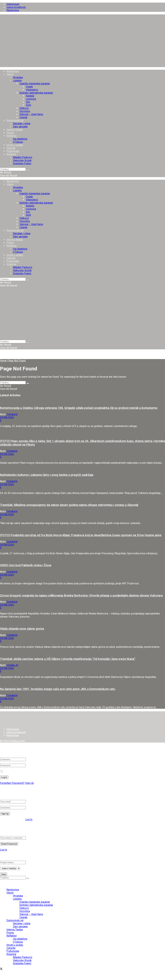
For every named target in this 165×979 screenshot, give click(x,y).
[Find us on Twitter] (1, 969)
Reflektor (11, 135)
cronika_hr (12, 665)
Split (28, 105)
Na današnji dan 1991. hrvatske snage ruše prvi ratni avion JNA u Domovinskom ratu (57, 689)
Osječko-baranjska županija (34, 83)
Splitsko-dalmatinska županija (36, 92)
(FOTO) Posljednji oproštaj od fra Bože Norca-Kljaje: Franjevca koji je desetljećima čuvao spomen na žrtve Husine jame (80, 535)
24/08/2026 (7, 417)
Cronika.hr (12, 414)
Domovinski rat (14, 120)
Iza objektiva (20, 138)
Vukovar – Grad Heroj (31, 114)
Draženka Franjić (22, 163)
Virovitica (24, 111)
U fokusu (18, 141)
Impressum (12, 4)
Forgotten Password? (12, 783)
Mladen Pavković (22, 157)
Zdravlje (10, 148)
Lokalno (17, 80)
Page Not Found (16, 360)
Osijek (29, 86)
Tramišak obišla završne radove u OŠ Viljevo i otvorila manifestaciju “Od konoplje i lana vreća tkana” (67, 659)
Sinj (28, 102)
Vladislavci (32, 89)
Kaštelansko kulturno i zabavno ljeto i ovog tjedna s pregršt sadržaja (46, 475)
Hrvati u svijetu (14, 145)
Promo (10, 132)
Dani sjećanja (20, 126)
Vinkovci (24, 108)
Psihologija (12, 151)
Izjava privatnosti (16, 7)
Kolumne (11, 154)
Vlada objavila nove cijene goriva (22, 628)
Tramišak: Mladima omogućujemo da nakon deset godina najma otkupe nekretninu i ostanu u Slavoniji (69, 505)
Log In (28, 819)
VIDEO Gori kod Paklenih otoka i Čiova (25, 565)
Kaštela (30, 95)
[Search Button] (27, 279)
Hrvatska (18, 77)
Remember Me (12, 771)
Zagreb (23, 117)
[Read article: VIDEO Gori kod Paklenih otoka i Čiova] (82, 559)
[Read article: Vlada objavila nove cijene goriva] (82, 622)
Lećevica (31, 98)
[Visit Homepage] (82, 65)
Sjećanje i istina (21, 123)
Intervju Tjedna (14, 129)
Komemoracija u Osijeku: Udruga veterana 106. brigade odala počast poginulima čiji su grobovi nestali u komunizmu (78, 408)
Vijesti (10, 74)
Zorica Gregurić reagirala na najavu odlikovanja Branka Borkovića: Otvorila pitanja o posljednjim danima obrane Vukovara (81, 595)
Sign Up (29, 783)
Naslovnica (12, 10)
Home (3, 360)
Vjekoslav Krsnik (22, 160)
